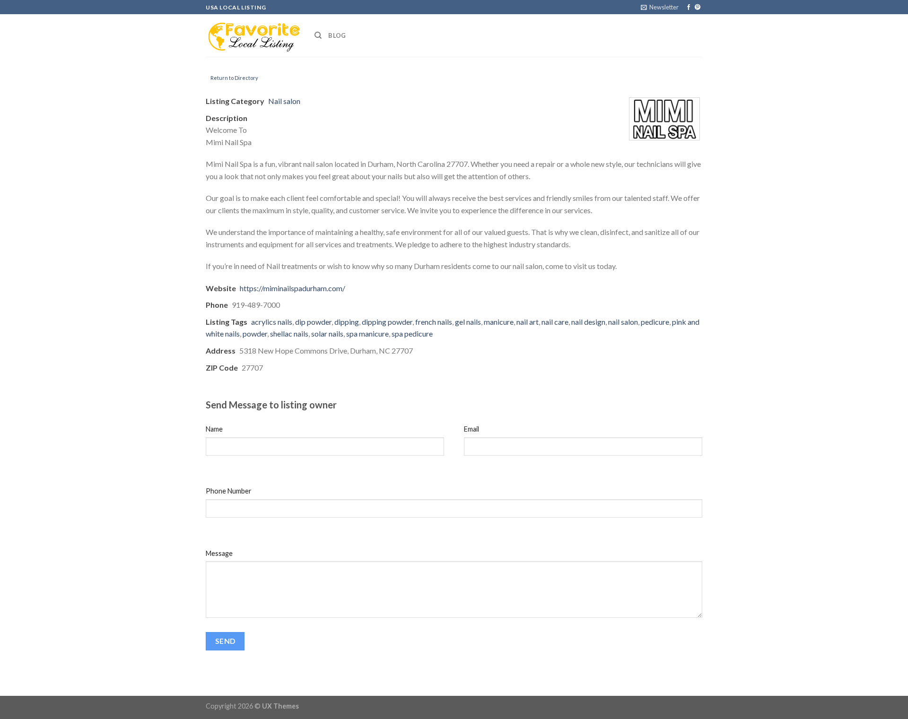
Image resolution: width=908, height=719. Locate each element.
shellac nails (289, 333)
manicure (499, 321)
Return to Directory (234, 78)
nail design (588, 321)
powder (255, 333)
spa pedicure (412, 333)
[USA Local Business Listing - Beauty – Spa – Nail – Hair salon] (253, 35)
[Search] (318, 35)
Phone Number (229, 491)
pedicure (655, 321)
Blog (337, 35)
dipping (346, 321)
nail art (527, 321)
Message (219, 553)
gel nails (468, 321)
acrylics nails (271, 321)
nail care (554, 321)
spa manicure (367, 333)
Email (471, 429)
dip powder (313, 321)
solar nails (327, 333)
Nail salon (284, 100)
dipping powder (387, 321)
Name (214, 429)
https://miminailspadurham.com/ (292, 288)
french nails (433, 321)
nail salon (623, 321)
